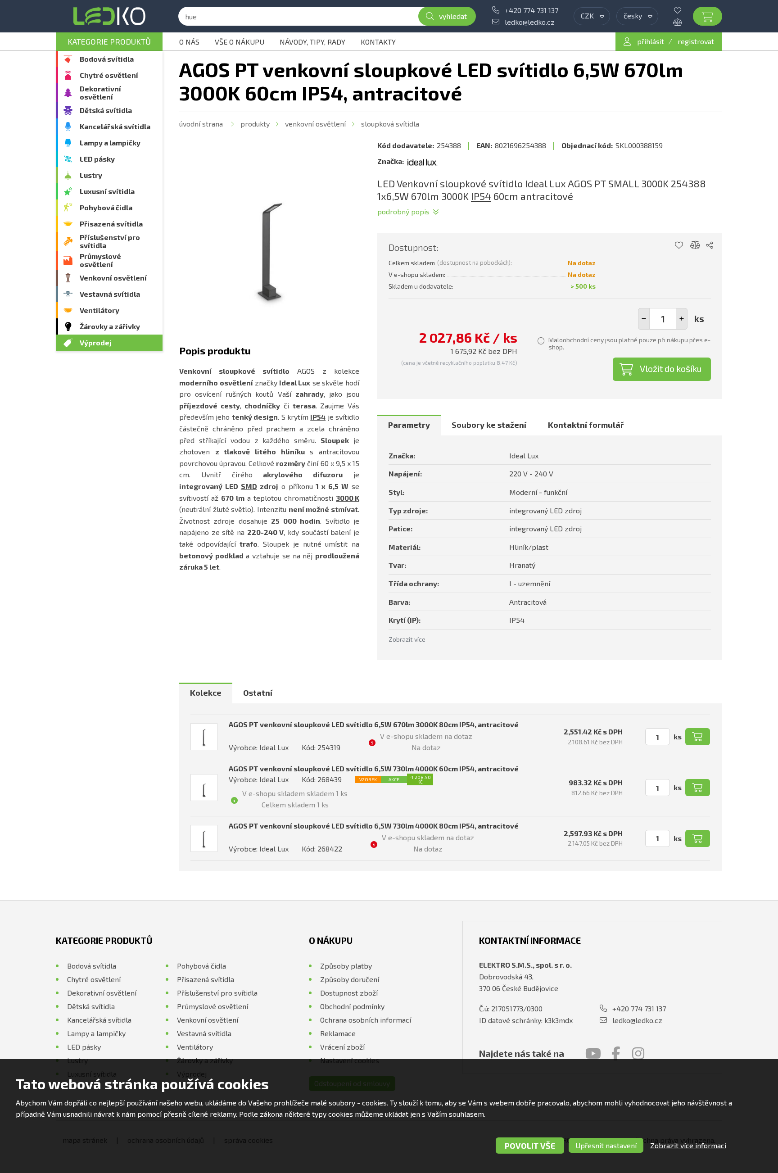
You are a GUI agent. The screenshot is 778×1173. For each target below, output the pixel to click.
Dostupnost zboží (349, 992)
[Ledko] (109, 16)
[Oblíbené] (684, 10)
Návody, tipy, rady (312, 41)
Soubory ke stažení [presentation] (489, 425)
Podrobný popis (403, 211)
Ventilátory (99, 310)
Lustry (91, 175)
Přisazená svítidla (111, 223)
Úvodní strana (201, 123)
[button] (682, 319)
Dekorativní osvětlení (100, 92)
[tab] (409, 425)
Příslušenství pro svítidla (110, 241)
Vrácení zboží (342, 1046)
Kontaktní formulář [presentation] (586, 425)
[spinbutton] (663, 319)
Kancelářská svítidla (115, 126)
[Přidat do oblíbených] (679, 245)
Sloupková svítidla (390, 123)
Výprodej (96, 342)
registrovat (696, 41)
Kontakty (378, 41)
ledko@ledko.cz (530, 22)
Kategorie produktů (109, 41)
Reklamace (338, 1033)
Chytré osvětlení (109, 75)
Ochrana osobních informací (365, 1019)
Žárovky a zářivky (110, 326)
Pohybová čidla (106, 207)
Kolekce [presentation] (206, 692)
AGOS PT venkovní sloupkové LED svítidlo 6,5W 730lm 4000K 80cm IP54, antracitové (374, 825)
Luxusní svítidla (107, 191)
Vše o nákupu (239, 41)
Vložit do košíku (671, 368)
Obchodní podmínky (352, 1006)
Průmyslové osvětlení (100, 260)
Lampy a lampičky (110, 142)
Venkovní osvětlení (113, 277)
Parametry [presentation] (409, 425)
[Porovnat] (684, 22)
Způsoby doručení (349, 979)
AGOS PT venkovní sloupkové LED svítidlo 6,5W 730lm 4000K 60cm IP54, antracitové (374, 768)
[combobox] (592, 16)
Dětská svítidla (106, 110)
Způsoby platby (346, 965)
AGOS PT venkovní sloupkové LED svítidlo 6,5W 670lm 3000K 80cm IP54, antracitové (374, 724)
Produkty (255, 123)
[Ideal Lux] (422, 161)
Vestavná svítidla (110, 294)
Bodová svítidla (107, 58)
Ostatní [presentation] (257, 692)
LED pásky (97, 158)
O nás (189, 41)
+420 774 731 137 (531, 10)
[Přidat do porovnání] (695, 245)
